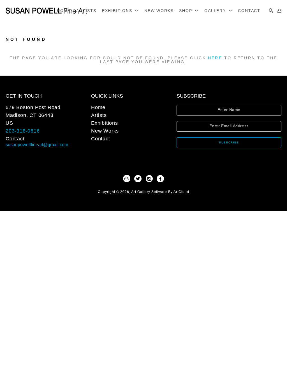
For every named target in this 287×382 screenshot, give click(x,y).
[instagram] (149, 178)
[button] (120, 10)
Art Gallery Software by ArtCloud (160, 192)
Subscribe (229, 142)
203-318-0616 (23, 131)
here (215, 58)
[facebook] (160, 178)
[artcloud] (126, 178)
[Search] (271, 10)
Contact (15, 139)
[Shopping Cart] (279, 10)
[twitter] (138, 178)
